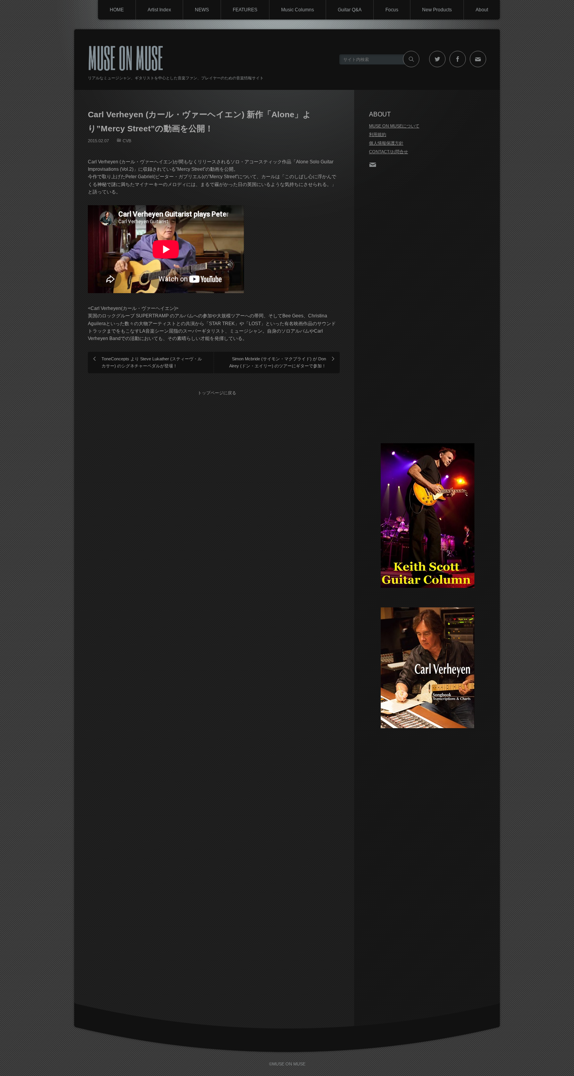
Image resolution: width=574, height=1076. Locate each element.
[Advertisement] (427, 306)
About (482, 10)
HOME (117, 10)
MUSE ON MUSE (125, 57)
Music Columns (297, 10)
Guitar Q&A (350, 10)
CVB (127, 140)
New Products (437, 10)
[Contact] (375, 164)
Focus (391, 10)
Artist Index (159, 10)
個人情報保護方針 (386, 143)
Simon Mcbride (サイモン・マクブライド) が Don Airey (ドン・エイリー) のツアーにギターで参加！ (277, 362)
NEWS (202, 10)
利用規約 (377, 134)
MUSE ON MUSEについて (394, 126)
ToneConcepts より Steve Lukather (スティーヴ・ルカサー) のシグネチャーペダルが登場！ (152, 362)
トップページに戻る (217, 392)
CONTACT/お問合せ (388, 151)
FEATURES (245, 10)
